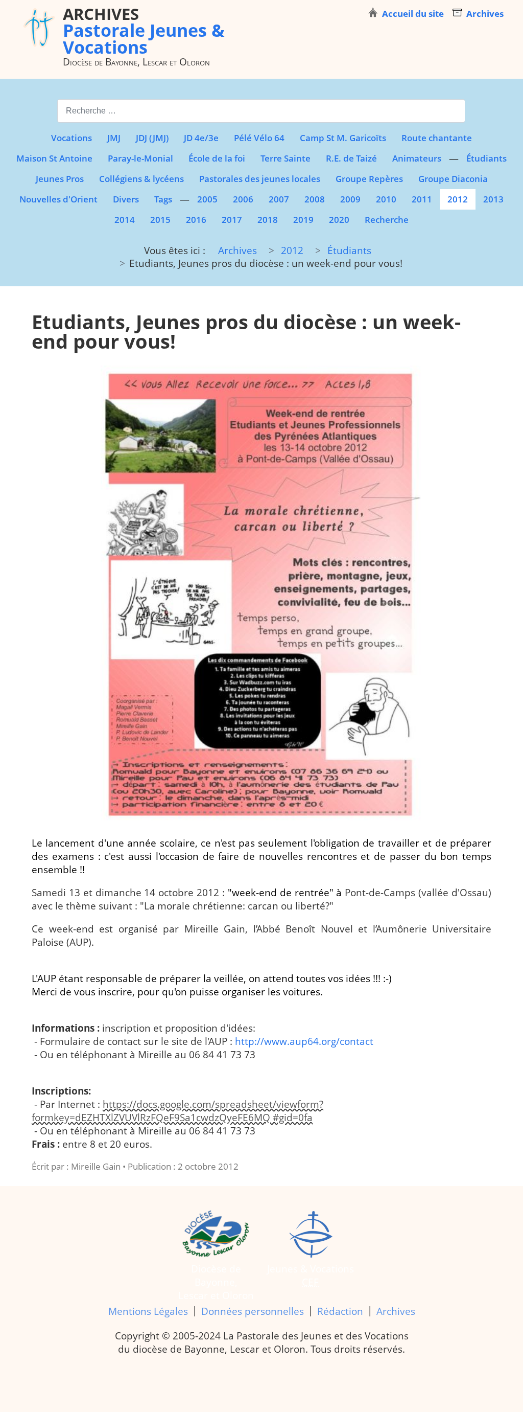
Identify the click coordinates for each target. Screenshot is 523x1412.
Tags (163, 199)
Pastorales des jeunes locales (259, 179)
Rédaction (340, 1311)
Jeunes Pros (60, 179)
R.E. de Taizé (351, 158)
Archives (395, 1311)
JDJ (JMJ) (152, 138)
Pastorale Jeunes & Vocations (144, 30)
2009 (350, 199)
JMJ (114, 138)
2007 (279, 199)
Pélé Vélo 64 (259, 138)
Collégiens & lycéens (141, 179)
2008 (314, 199)
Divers (126, 199)
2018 (267, 219)
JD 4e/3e (201, 138)
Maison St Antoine (54, 158)
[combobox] (261, 110)
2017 (232, 219)
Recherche (387, 219)
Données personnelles (252, 1311)
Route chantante (436, 138)
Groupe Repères (369, 179)
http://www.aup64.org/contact (304, 1041)
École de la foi (216, 158)
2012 (457, 199)
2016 (196, 219)
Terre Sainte (285, 158)
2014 (124, 219)
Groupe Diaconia (453, 179)
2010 (386, 199)
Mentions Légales (148, 1311)
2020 (339, 219)
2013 (493, 199)
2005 (207, 199)
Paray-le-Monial (140, 158)
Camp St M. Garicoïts (343, 138)
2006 (243, 199)
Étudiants (486, 158)
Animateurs (416, 158)
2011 (422, 199)
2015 (160, 219)
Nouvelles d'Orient (58, 199)
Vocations (71, 138)
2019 (303, 219)
